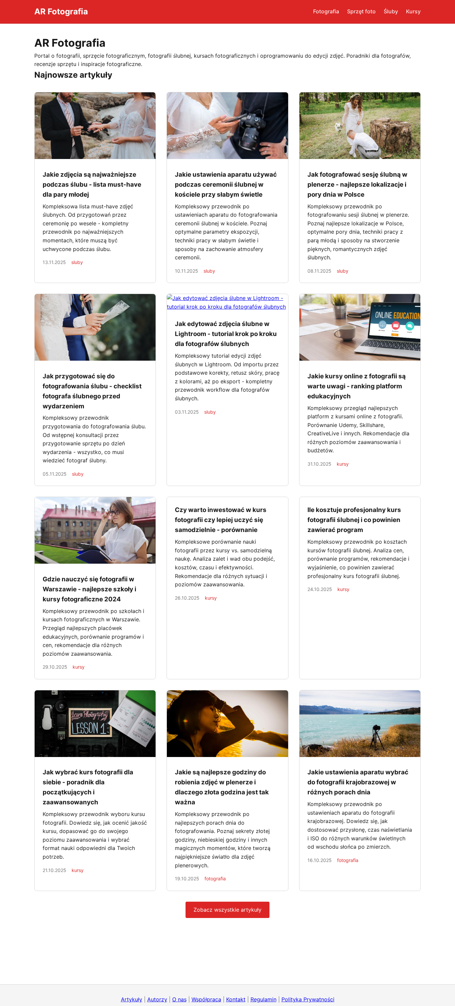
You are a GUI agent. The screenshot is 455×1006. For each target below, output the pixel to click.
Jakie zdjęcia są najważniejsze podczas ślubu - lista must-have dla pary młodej (92, 184)
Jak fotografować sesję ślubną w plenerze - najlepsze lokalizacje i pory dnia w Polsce (357, 184)
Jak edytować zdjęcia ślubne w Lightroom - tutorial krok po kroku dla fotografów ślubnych (226, 334)
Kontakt (235, 999)
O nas (179, 999)
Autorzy (157, 999)
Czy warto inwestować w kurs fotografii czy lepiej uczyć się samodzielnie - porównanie (220, 520)
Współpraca (206, 999)
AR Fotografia (61, 11)
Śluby (391, 11)
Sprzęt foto (361, 11)
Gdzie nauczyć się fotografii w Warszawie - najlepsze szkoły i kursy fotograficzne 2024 (89, 589)
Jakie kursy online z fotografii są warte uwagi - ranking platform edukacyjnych (356, 386)
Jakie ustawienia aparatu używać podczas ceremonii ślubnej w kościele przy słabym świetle (226, 184)
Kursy (413, 11)
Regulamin (263, 999)
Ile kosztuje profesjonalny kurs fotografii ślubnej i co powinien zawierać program (354, 520)
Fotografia (326, 11)
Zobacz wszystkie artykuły (227, 909)
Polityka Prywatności (307, 999)
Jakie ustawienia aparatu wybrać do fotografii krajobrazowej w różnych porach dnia (357, 782)
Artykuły (131, 999)
